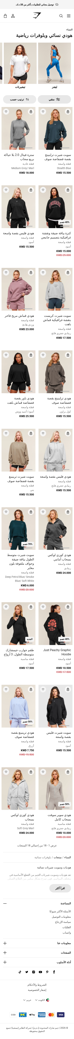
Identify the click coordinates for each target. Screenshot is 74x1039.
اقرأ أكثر (60, 888)
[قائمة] (68, 16)
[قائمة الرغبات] (43, 112)
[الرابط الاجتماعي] (54, 972)
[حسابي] (13, 16)
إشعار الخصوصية (37, 989)
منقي (52, 99)
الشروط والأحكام (37, 984)
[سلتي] (5, 16)
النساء (69, 29)
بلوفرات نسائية (43, 857)
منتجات (58, 857)
